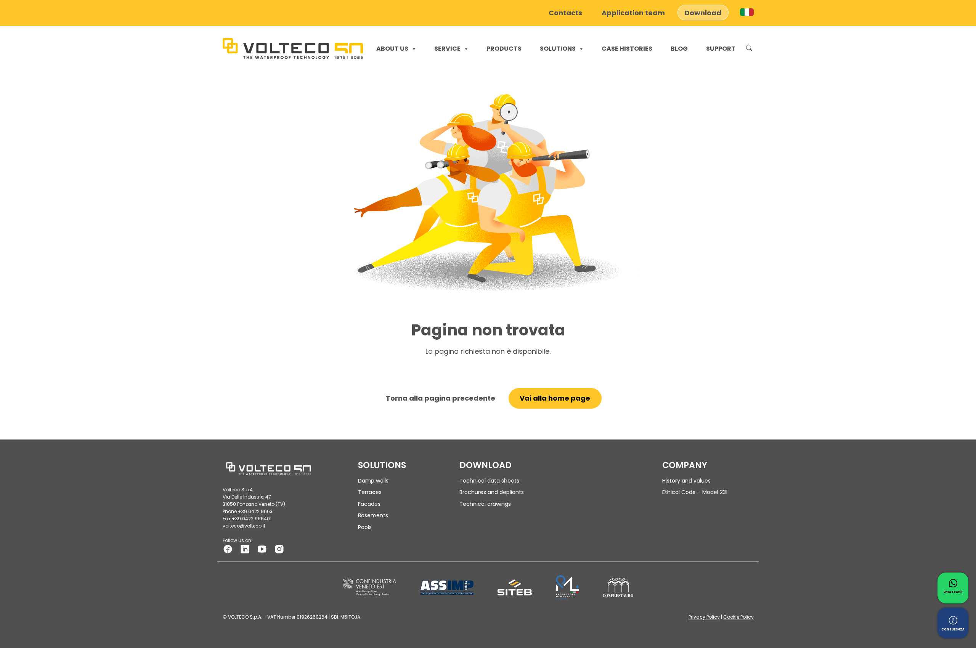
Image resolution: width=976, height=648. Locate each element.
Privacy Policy (704, 617)
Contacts (565, 12)
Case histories (627, 48)
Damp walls (373, 480)
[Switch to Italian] (747, 12)
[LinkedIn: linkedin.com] (245, 548)
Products (504, 48)
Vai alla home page (555, 398)
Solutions (558, 48)
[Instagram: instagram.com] (279, 548)
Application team (633, 12)
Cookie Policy (738, 617)
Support (720, 48)
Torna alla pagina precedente (440, 398)
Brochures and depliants (491, 492)
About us (392, 48)
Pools (365, 527)
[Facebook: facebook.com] (228, 548)
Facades (369, 504)
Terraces (370, 492)
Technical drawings (485, 504)
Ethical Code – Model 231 (694, 492)
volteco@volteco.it (244, 526)
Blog (679, 48)
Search (749, 49)
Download (703, 12)
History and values (686, 480)
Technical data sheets (489, 480)
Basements (373, 515)
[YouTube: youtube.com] (262, 548)
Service (447, 48)
